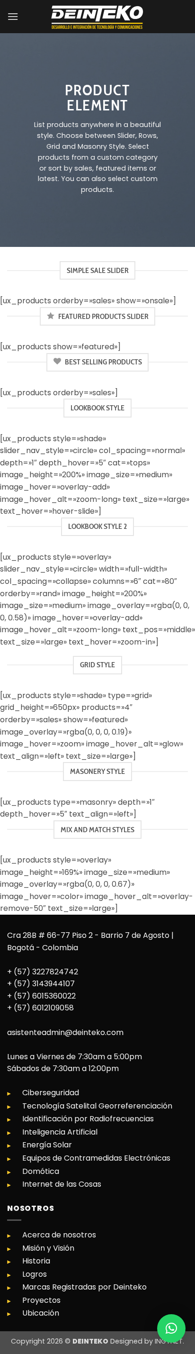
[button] (12, 16)
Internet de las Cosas (61, 1184)
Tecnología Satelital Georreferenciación (97, 1105)
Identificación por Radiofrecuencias (88, 1118)
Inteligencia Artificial (60, 1132)
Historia (36, 1260)
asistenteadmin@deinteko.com (65, 1032)
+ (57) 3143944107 (41, 983)
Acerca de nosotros (59, 1234)
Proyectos (41, 1300)
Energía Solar (47, 1144)
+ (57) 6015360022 (41, 996)
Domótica (40, 1171)
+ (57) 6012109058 (40, 1007)
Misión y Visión (48, 1248)
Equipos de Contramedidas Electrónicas (96, 1158)
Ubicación (40, 1313)
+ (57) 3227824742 (42, 971)
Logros (34, 1274)
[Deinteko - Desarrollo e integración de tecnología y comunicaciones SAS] (97, 16)
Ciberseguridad (50, 1092)
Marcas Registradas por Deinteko (84, 1286)
